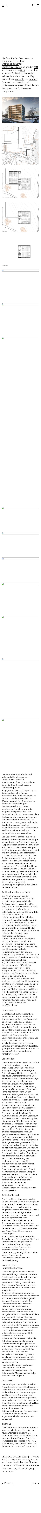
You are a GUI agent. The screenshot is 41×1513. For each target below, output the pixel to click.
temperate (31, 1465)
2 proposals (11, 88)
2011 (36, 67)
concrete (19, 79)
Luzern (7, 73)
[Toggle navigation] (38, 5)
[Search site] (33, 5)
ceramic (33, 79)
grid (22, 82)
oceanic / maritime (11, 1465)
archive (5, 1462)
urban (32, 73)
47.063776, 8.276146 (25, 1468)
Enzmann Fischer (10, 64)
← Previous (7, 1483)
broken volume (9, 85)
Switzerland (18, 73)
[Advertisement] (20, 33)
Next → (35, 1483)
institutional (20, 1462)
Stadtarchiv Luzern (11, 67)
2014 (22, 70)
